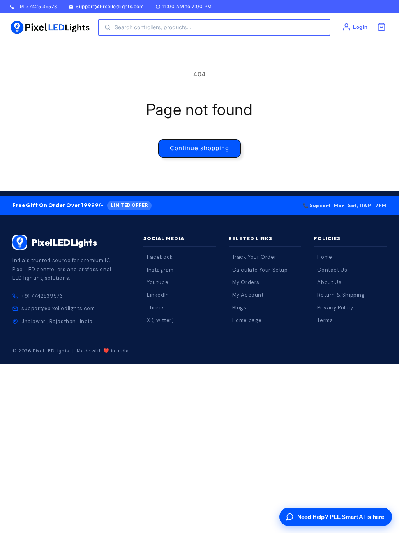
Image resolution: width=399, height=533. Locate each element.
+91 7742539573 (42, 296)
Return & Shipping (341, 294)
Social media (163, 238)
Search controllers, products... (153, 27)
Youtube (157, 282)
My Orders (246, 282)
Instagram (160, 269)
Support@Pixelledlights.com (110, 6)
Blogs (239, 307)
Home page (247, 320)
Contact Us (332, 269)
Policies (327, 238)
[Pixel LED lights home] (49, 27)
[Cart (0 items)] (381, 27)
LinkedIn (158, 294)
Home (324, 257)
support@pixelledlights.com (58, 308)
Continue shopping (199, 148)
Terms (325, 320)
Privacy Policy (335, 307)
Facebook (160, 257)
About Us (329, 282)
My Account (248, 294)
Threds (156, 307)
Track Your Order (254, 257)
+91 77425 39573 (36, 6)
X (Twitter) (160, 320)
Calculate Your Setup (260, 269)
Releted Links (250, 238)
